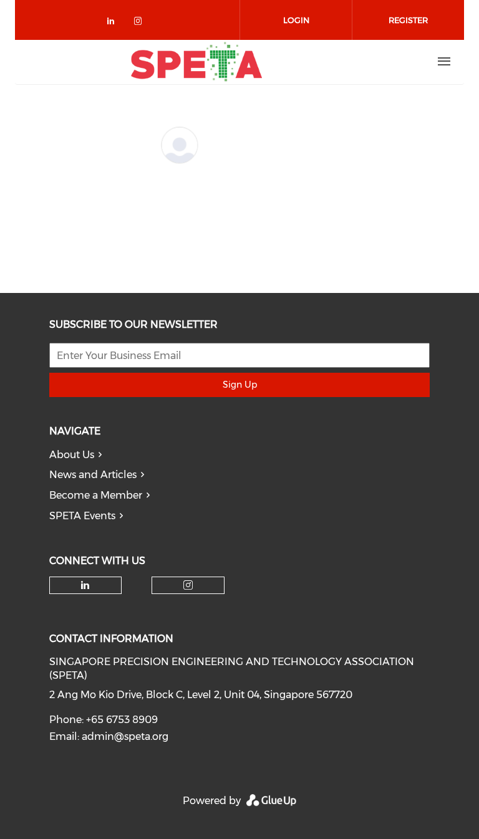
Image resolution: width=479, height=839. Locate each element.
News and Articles (93, 475)
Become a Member (95, 495)
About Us (71, 455)
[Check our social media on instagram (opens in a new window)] (140, 23)
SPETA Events (82, 516)
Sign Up (240, 384)
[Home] (196, 62)
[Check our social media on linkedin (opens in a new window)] (114, 23)
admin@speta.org (125, 736)
